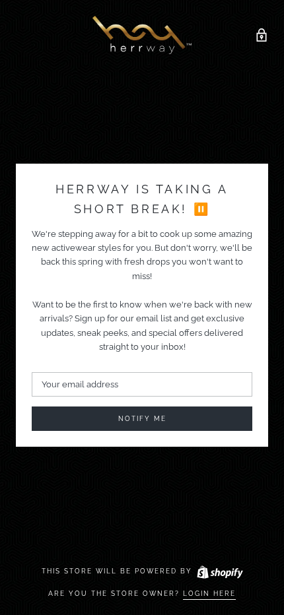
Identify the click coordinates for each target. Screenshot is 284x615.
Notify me (142, 418)
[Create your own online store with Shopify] (219, 571)
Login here (209, 593)
